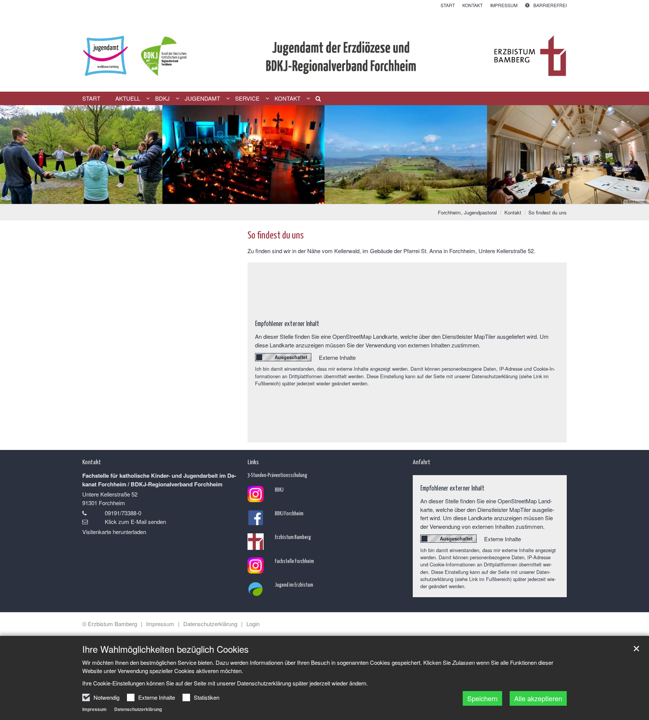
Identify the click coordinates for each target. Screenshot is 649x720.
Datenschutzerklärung (138, 709)
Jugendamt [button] (202, 98)
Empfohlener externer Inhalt (287, 323)
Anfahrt (421, 461)
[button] (315, 100)
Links (253, 461)
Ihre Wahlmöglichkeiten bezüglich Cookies (165, 649)
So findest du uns (547, 212)
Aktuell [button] (127, 98)
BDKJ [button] (162, 98)
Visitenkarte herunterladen (114, 532)
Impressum (94, 709)
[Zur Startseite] (324, 50)
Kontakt (512, 212)
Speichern (482, 698)
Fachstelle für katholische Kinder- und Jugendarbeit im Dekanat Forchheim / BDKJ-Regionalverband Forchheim (159, 479)
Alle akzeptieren (538, 698)
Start (91, 98)
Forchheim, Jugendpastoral (467, 212)
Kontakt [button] (287, 98)
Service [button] (247, 98)
